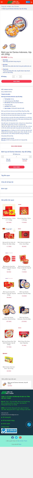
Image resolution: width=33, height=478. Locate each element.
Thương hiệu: (7, 99)
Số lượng (3, 76)
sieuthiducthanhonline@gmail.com (10, 414)
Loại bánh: (6, 106)
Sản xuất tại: (7, 102)
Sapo (20, 444)
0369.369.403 (4, 413)
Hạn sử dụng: (7, 108)
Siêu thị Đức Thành (22, 441)
